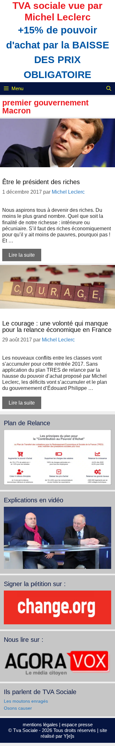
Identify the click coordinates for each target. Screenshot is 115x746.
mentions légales (40, 724)
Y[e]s (69, 736)
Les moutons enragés (26, 701)
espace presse (77, 724)
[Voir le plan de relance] (57, 483)
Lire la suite (22, 255)
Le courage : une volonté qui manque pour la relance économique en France (56, 326)
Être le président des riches (41, 181)
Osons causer (18, 708)
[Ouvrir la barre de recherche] (109, 88)
